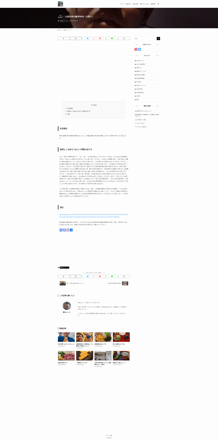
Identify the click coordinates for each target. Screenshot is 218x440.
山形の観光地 (139, 92)
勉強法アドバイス (64, 20)
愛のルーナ (67, 312)
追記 (68, 114)
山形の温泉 (139, 89)
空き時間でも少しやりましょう (143, 111)
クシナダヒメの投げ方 (141, 127)
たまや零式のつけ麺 (140, 119)
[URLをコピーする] (124, 38)
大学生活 (138, 82)
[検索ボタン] (158, 4)
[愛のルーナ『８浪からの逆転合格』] (60, 3)
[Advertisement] (94, 55)
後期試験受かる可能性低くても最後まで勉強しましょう (147, 115)
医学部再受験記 (140, 78)
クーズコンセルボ (139, 123)
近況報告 (70, 108)
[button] (63, 38)
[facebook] (107, 435)
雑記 (137, 99)
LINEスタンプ (140, 60)
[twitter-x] (109, 435)
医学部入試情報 (140, 75)
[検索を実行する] (158, 38)
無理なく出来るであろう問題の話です (79, 111)
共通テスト (139, 67)
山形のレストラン (141, 85)
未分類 (138, 96)
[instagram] (111, 435)
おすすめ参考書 (140, 64)
